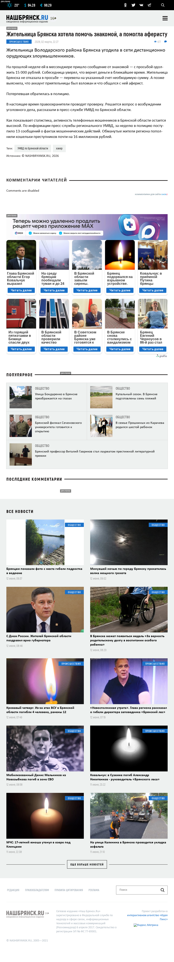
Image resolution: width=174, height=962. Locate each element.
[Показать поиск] (163, 5)
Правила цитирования (69, 890)
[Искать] (162, 890)
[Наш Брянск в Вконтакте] (141, 5)
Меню (165, 18)
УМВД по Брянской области (33, 148)
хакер (59, 148)
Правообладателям (37, 890)
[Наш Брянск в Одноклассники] (125, 5)
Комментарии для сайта (151, 194)
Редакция (13, 890)
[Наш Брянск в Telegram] (149, 5)
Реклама (93, 890)
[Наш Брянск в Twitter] (133, 5)
